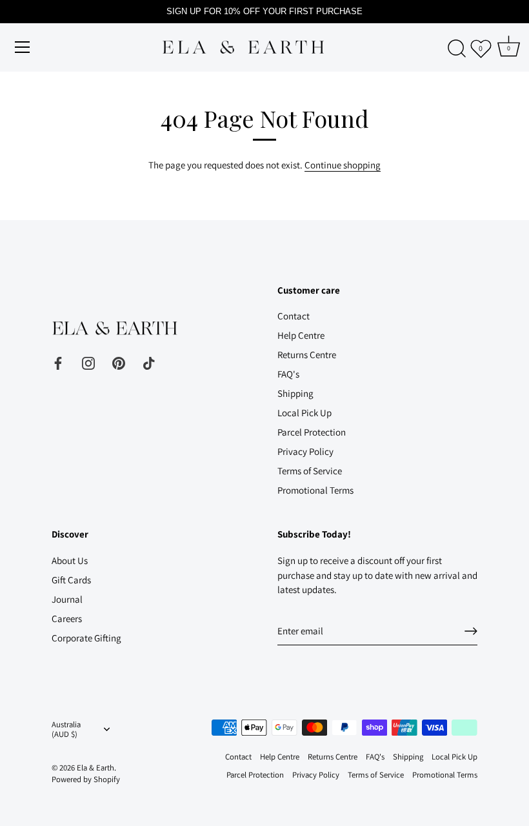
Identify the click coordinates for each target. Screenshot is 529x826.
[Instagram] (88, 362)
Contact (293, 316)
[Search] (457, 49)
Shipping (295, 393)
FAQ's (288, 374)
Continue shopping (342, 165)
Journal (67, 599)
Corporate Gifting (86, 638)
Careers (67, 618)
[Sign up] (470, 631)
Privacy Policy (305, 451)
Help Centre (300, 335)
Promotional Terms (315, 490)
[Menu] (22, 47)
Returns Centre (306, 354)
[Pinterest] (118, 362)
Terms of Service (309, 471)
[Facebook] (58, 362)
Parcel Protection (311, 432)
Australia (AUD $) (66, 730)
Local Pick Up (304, 413)
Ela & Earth (95, 767)
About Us (70, 560)
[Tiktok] (149, 362)
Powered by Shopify (86, 779)
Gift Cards (71, 580)
